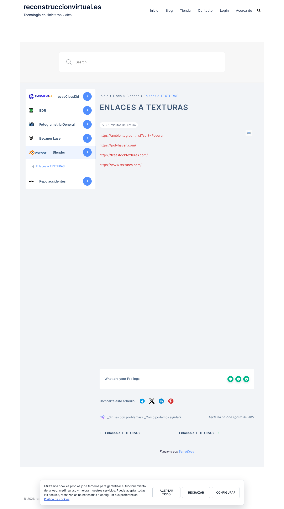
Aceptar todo (166, 492)
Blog (169, 10)
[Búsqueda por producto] (259, 10)
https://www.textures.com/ (121, 165)
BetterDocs (186, 451)
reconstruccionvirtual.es (62, 7)
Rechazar (196, 492)
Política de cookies (56, 499)
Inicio (154, 10)
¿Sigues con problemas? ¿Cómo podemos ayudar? (144, 417)
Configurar (225, 492)
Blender (132, 96)
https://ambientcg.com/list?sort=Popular (132, 135)
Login (224, 10)
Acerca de (244, 10)
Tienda (185, 10)
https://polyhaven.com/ (118, 145)
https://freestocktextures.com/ (124, 155)
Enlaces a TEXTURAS (122, 433)
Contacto (205, 10)
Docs (117, 96)
